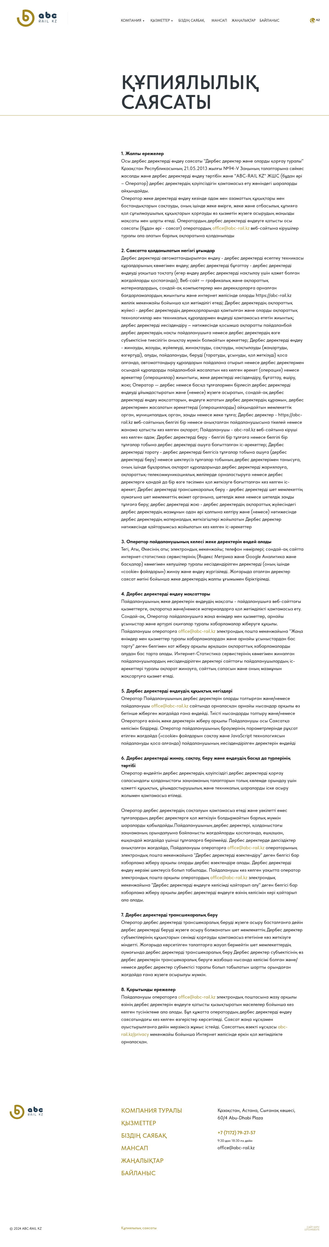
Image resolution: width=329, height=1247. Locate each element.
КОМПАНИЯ (131, 20)
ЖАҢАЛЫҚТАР (142, 1160)
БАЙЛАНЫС (269, 20)
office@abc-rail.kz (231, 228)
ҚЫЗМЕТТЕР (160, 20)
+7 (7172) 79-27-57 (236, 1133)
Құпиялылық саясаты (139, 1228)
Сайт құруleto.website (311, 1228)
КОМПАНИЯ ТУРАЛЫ (151, 1110)
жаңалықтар (244, 20)
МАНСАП (219, 20)
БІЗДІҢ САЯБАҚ (191, 20)
